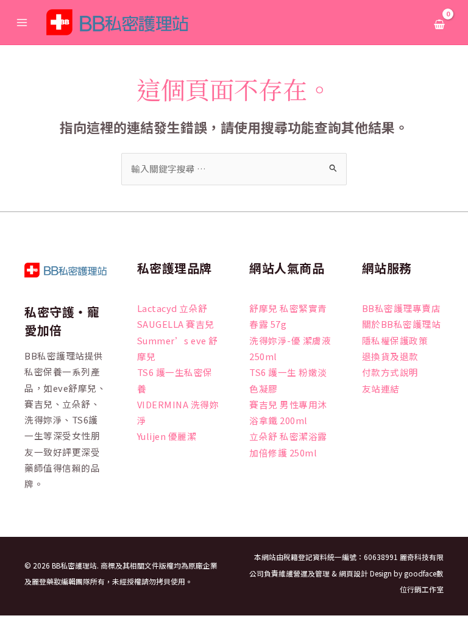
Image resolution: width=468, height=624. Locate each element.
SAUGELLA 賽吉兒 (175, 323)
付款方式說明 (390, 372)
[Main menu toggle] (22, 22)
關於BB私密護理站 (401, 323)
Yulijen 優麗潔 (167, 436)
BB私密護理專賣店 (401, 308)
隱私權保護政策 (395, 340)
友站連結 (381, 388)
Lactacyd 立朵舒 (172, 308)
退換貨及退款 (390, 356)
